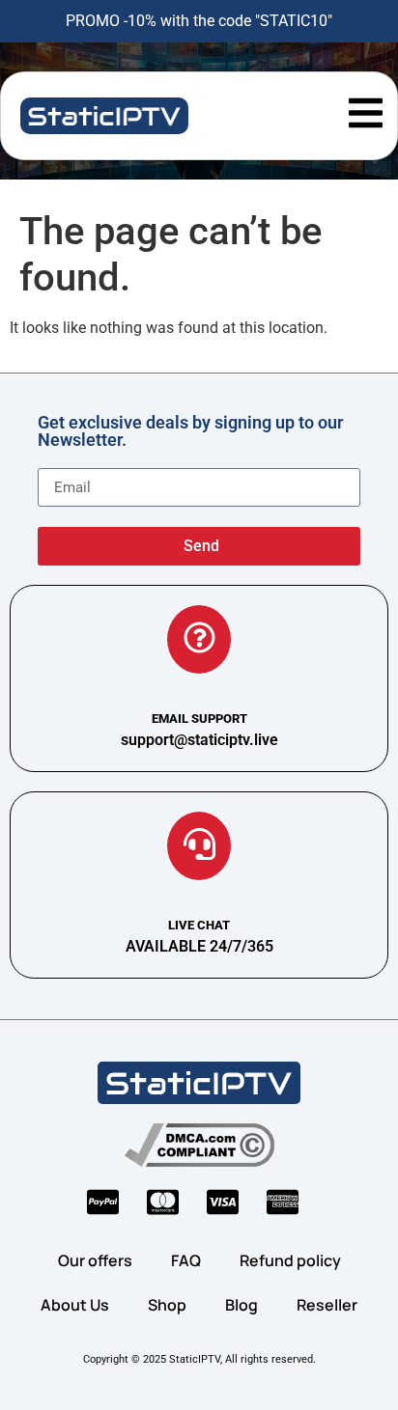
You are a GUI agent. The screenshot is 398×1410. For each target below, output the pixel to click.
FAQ (186, 1260)
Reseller (327, 1304)
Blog (241, 1304)
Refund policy (290, 1260)
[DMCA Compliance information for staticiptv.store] (199, 1145)
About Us (75, 1304)
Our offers (95, 1260)
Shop (167, 1304)
